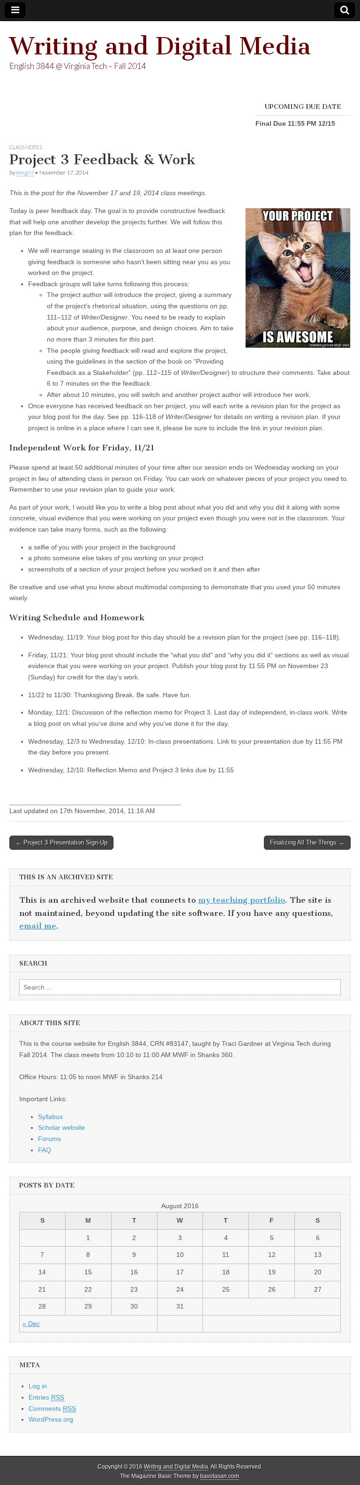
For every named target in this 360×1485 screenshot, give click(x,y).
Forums (49, 1138)
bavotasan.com (219, 1476)
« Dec (31, 1323)
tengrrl (25, 172)
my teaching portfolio (241, 900)
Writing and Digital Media (160, 46)
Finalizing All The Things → (307, 842)
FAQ (44, 1150)
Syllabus (50, 1116)
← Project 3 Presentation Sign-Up (61, 842)
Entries (46, 1397)
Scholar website (61, 1127)
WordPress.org (51, 1419)
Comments (52, 1408)
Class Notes (25, 147)
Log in (38, 1386)
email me (37, 925)
